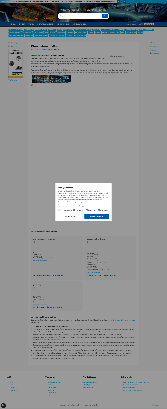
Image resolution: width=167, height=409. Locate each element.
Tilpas (83, 206)
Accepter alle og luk (97, 216)
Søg (105, 16)
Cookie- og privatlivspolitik (68, 206)
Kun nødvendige (70, 216)
